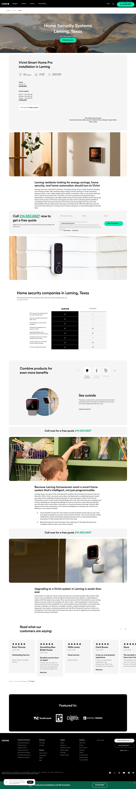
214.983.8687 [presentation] (126, 4)
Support (62, 742)
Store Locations (83, 747)
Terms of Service (67, 230)
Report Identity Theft (123, 745)
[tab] (87, 371)
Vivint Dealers (42, 755)
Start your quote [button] (68, 40)
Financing (41, 745)
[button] (50, 672)
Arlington (105, 120)
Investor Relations (83, 760)
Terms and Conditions (26, 772)
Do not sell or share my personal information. (10, 773)
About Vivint (82, 742)
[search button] (113, 4)
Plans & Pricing (42, 3)
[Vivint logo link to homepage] (5, 4)
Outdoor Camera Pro (23, 750)
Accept (30, 782)
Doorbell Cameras (22, 747)
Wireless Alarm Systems (24, 757)
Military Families (64, 750)
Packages (15, 3)
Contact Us (63, 745)
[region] (19, 782)
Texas (14, 10)
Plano (90, 122)
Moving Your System (65, 747)
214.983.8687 (23, 86)
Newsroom (82, 750)
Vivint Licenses (51, 772)
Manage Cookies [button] (15, 783)
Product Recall (44, 772)
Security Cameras (22, 745)
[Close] (6, 782)
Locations (8, 10)
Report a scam (123, 750)
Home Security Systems (23, 742)
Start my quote (33, 107)
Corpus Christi (112, 120)
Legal (39, 772)
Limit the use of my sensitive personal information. (29, 773)
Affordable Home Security (24, 755)
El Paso (100, 120)
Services (32, 3)
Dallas (84, 120)
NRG (40, 760)
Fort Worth (94, 120)
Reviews (81, 745)
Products (24, 3)
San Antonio (78, 120)
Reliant (41, 758)
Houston (71, 120)
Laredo (95, 122)
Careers (81, 752)
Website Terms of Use (59, 772)
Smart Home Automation (24, 752)
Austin (88, 120)
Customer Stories (83, 757)
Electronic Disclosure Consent (68, 223)
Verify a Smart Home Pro (124, 740)
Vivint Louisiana (43, 753)
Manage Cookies (64, 755)
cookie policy (17, 782)
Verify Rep (63, 752)
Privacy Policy (75, 230)
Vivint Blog (42, 742)
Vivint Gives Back (83, 755)
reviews (23, 681)
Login (108, 3)
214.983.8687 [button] (23, 100)
